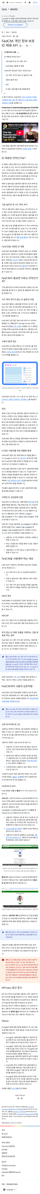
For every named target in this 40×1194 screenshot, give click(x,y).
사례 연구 (22, 458)
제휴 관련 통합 (21, 237)
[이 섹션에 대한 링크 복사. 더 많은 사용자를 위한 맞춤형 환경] (33, 451)
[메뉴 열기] (3, 2)
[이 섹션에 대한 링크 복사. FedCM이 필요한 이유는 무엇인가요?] (7, 281)
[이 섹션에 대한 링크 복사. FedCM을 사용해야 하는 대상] (35, 559)
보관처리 (4, 1153)
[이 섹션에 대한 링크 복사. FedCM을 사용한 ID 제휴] (26, 247)
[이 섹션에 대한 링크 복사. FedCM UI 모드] (18, 786)
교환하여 (24, 266)
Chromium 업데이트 (8, 1146)
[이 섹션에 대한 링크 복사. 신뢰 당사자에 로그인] (22, 724)
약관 (3, 1184)
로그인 (35, 2)
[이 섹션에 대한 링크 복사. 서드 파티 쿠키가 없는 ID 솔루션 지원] (36, 299)
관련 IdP (31, 502)
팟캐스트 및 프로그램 (8, 1156)
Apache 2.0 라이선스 (19, 1112)
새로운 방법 (27, 149)
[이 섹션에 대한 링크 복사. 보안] (8, 409)
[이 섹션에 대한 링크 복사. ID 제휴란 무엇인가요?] (27, 158)
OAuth (15, 260)
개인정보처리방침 (12, 1184)
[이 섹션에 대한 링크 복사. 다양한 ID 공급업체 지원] (25, 497)
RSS (3, 1175)
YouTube (4, 1169)
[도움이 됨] (14, 36)
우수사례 (4, 1149)
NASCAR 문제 (12, 352)
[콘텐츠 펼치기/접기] (18, 53)
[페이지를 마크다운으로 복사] (27, 46)
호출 (17, 777)
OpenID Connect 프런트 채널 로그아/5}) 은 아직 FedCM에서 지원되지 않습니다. (22, 661)
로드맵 (14, 1088)
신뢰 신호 (16, 326)
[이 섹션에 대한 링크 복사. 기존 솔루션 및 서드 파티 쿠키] (29, 205)
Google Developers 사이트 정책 (27, 1114)
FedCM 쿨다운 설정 (13, 829)
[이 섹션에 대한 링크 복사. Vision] (11, 1021)
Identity (14, 9)
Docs (4, 9)
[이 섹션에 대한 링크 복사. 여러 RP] (11, 616)
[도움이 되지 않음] (17, 36)
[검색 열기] (25, 2)
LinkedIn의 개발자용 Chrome (11, 1172)
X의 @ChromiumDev (9, 1165)
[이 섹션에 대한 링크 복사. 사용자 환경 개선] (18, 341)
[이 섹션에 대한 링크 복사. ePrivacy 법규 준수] (24, 988)
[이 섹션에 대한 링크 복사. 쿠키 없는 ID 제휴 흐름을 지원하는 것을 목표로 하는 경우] (16, 635)
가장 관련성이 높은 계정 (15, 481)
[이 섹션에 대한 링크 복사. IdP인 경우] (13, 596)
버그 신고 (5, 1134)
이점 (23, 97)
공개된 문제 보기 (7, 1137)
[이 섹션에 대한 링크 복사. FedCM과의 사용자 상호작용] (35, 686)
